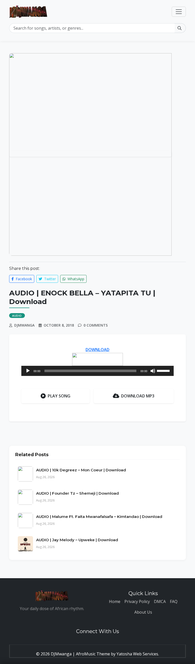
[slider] (164, 370)
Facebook (23, 278)
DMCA (160, 601)
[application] (97, 371)
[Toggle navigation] (179, 12)
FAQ (173, 601)
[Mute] (152, 370)
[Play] (27, 370)
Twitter (49, 278)
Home (114, 601)
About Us (143, 612)
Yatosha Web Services (137, 654)
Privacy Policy (137, 601)
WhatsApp (75, 278)
